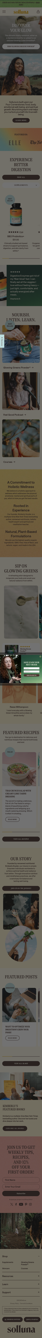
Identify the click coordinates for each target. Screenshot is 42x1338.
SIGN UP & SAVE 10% (31, 675)
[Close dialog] (40, 656)
